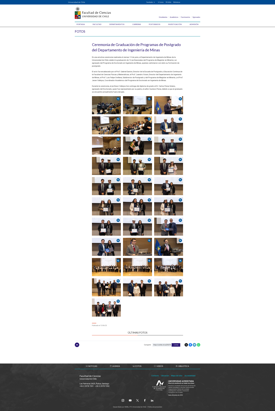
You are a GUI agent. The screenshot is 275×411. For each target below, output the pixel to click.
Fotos (80, 31)
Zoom (94, 98)
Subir (77, 345)
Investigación (175, 24)
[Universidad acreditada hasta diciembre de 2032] (173, 388)
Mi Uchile (168, 2)
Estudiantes (163, 17)
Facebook (190, 345)
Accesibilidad (190, 376)
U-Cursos (161, 2)
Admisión (194, 24)
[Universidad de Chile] (76, 2)
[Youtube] (130, 400)
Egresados (196, 17)
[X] (137, 400)
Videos (160, 366)
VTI (131, 407)
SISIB (126, 407)
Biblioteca (184, 366)
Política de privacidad (155, 407)
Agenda (116, 366)
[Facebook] (144, 400)
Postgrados (154, 24)
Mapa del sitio (176, 376)
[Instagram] (123, 400)
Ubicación (165, 376)
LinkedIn (194, 345)
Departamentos (116, 24)
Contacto (155, 376)
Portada (80, 24)
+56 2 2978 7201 (87, 386)
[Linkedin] (152, 400)
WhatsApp (198, 345)
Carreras (136, 24)
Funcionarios (185, 17)
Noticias (92, 366)
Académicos (174, 17)
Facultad (97, 24)
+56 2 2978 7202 (102, 386)
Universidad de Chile (139, 407)
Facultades (149, 2)
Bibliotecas (176, 2)
